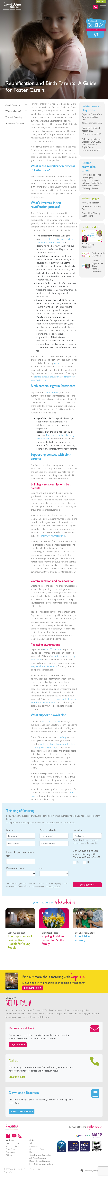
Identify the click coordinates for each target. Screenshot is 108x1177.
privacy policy (54, 886)
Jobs (31, 1143)
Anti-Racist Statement (37, 1158)
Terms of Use (35, 1169)
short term (57, 656)
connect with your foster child (51, 535)
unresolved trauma (62, 363)
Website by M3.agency (93, 1170)
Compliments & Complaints (40, 1155)
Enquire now (17, 1044)
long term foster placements (44, 666)
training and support (50, 721)
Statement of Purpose (38, 1149)
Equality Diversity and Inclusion (41, 1164)
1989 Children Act (51, 392)
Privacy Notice (9, 1172)
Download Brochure (21, 1111)
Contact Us (33, 1146)
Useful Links (34, 1152)
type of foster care (52, 649)
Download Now (31, 988)
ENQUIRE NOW (86, 885)
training (63, 737)
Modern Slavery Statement (39, 1161)
